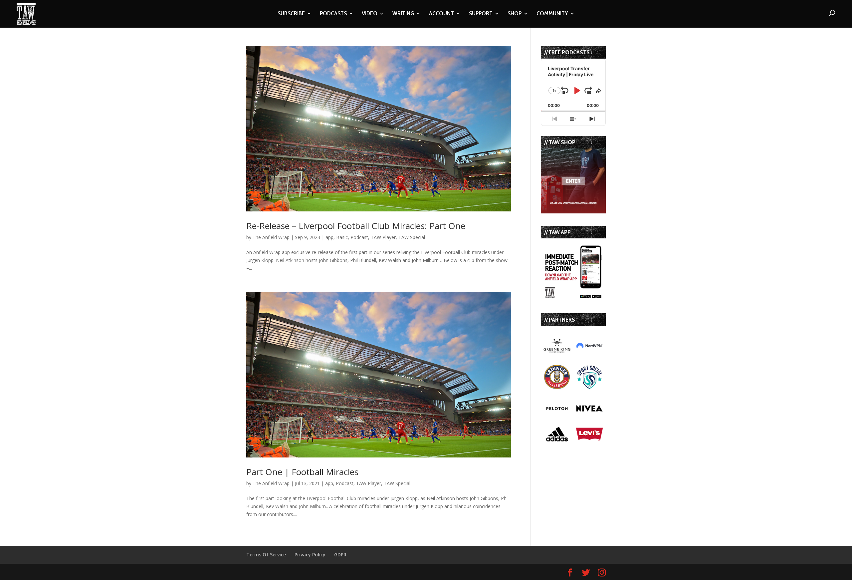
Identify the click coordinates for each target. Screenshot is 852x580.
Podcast (359, 237)
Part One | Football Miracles (302, 472)
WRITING (403, 14)
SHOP (515, 14)
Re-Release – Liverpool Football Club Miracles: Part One (355, 226)
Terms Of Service (266, 554)
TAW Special (411, 237)
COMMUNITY (552, 14)
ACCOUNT (441, 14)
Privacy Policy (310, 554)
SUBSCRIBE (291, 14)
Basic (342, 237)
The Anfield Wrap (271, 237)
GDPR (340, 554)
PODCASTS (333, 14)
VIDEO (369, 14)
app (329, 237)
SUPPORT (481, 14)
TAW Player (383, 237)
